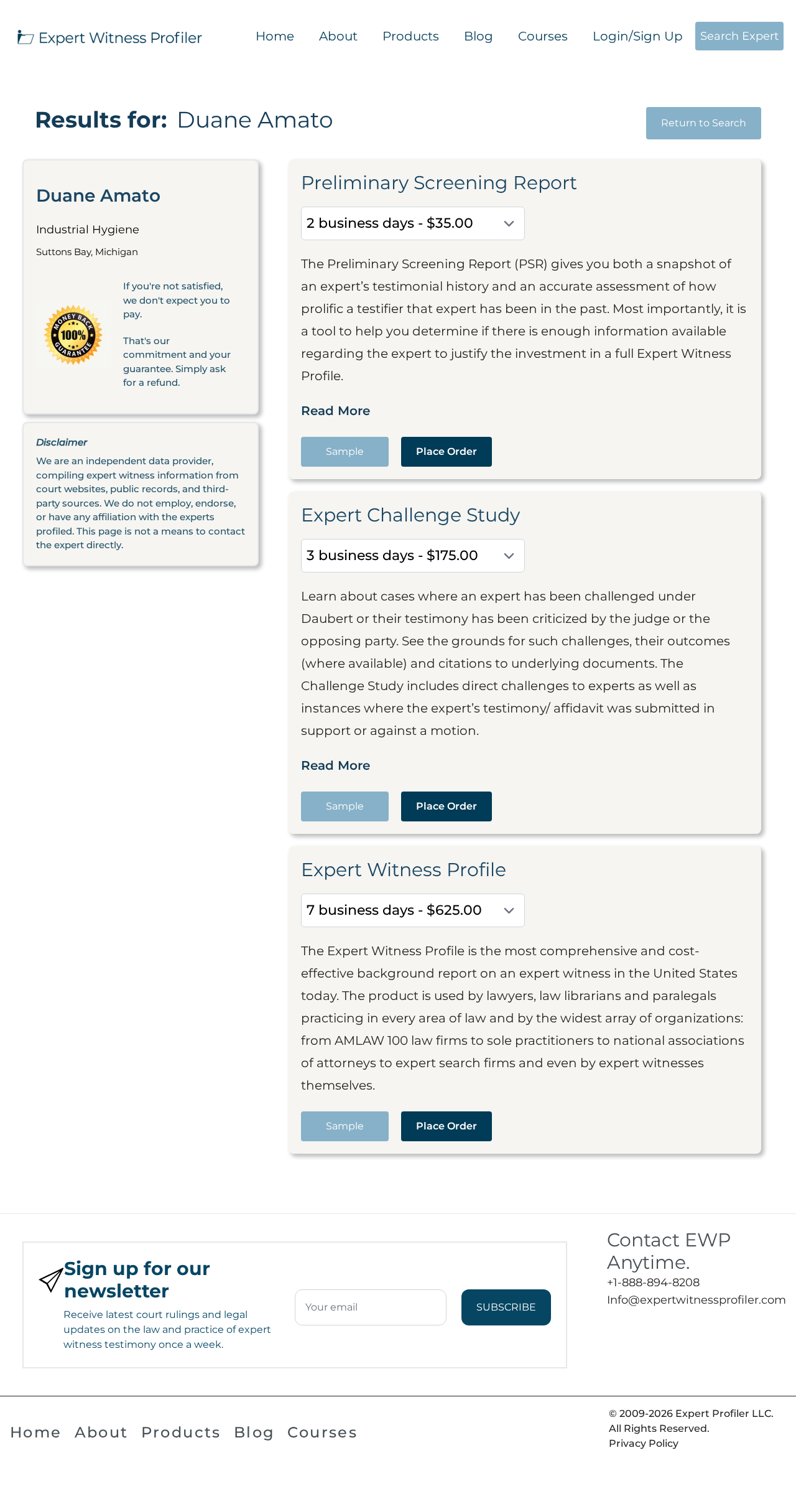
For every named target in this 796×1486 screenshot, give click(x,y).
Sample (345, 451)
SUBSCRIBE (506, 1307)
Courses (543, 36)
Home (275, 36)
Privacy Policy (643, 1443)
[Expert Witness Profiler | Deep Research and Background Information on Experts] (108, 36)
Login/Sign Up (638, 36)
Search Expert (739, 36)
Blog (478, 36)
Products (410, 36)
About (338, 36)
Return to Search (703, 123)
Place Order (446, 451)
